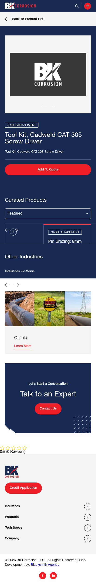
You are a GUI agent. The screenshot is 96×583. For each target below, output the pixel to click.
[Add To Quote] (13, 232)
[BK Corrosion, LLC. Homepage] (22, 6)
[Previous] (43, 106)
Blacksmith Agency (45, 565)
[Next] (52, 106)
